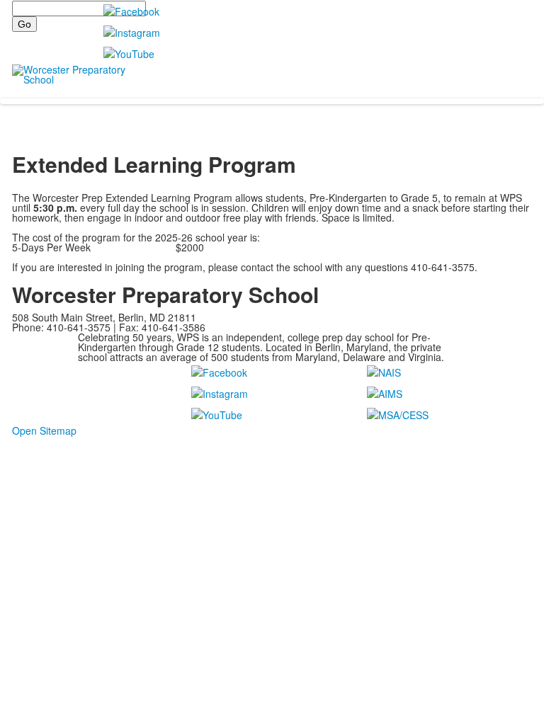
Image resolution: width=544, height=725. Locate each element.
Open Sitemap (44, 430)
